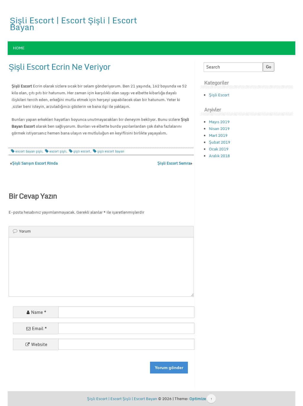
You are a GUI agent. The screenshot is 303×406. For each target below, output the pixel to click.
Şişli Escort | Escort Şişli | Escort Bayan (73, 23)
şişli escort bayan (110, 151)
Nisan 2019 (219, 128)
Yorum (25, 231)
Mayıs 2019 (219, 121)
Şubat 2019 (219, 142)
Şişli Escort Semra (173, 163)
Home (19, 48)
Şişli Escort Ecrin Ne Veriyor (59, 66)
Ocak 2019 (218, 149)
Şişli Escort (219, 95)
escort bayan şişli (28, 151)
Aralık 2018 (219, 155)
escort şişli (57, 151)
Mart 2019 (218, 135)
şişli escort (81, 151)
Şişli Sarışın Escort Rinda (35, 163)
